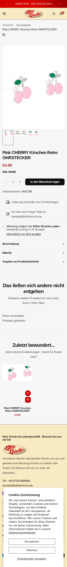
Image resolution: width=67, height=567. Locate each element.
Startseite (7, 25)
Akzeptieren (32, 541)
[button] (7, 3)
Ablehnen (31, 550)
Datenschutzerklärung (22, 532)
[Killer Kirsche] (33, 14)
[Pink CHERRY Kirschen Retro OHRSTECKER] (17, 384)
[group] (33, 87)
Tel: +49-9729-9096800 (16, 480)
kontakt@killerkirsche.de (17, 485)
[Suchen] (53, 13)
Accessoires (23, 25)
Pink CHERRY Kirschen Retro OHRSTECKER (17, 409)
